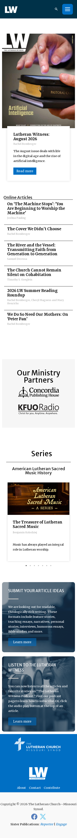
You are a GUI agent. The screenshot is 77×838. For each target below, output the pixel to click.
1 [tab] (26, 566)
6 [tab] (47, 566)
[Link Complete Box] (38, 212)
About (21, 788)
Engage (61, 824)
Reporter (46, 824)
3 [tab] (34, 566)
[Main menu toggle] (67, 9)
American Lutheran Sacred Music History (38, 470)
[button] (56, 9)
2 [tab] (30, 566)
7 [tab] (51, 566)
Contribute (52, 788)
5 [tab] (43, 566)
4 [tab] (39, 566)
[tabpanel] (38, 522)
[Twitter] (43, 817)
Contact (35, 788)
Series (41, 453)
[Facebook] (34, 817)
